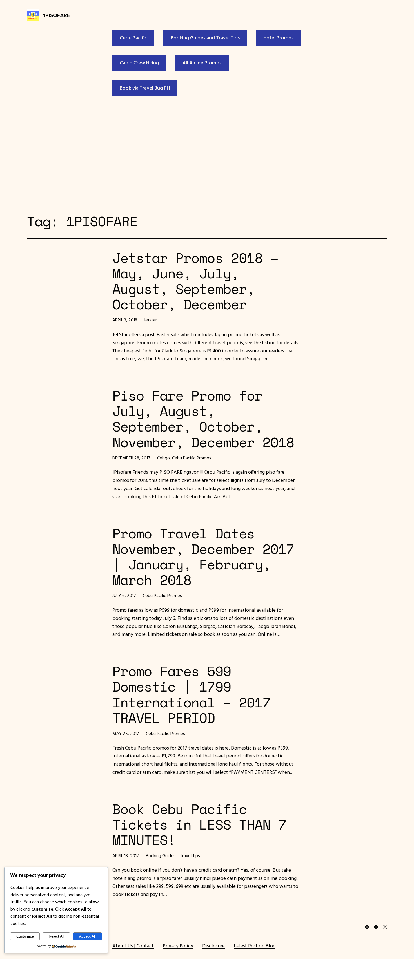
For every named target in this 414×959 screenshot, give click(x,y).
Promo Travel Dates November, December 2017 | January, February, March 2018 (203, 557)
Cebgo (163, 458)
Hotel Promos (278, 37)
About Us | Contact (133, 945)
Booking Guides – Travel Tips (173, 855)
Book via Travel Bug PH (145, 87)
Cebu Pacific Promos (191, 458)
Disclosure (213, 945)
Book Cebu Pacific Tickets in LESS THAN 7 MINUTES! (199, 824)
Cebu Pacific (133, 37)
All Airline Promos (201, 62)
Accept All (87, 936)
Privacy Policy (178, 945)
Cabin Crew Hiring (139, 62)
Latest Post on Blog (254, 945)
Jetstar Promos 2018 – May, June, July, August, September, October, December (195, 281)
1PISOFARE (56, 15)
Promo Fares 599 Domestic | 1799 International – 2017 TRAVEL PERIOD (191, 694)
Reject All (56, 936)
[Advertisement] (207, 153)
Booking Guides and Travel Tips (205, 37)
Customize (25, 936)
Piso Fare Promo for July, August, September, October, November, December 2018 (203, 419)
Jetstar (150, 320)
